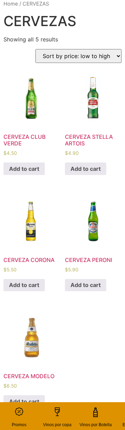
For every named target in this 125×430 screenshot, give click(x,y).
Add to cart (24, 168)
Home (10, 4)
